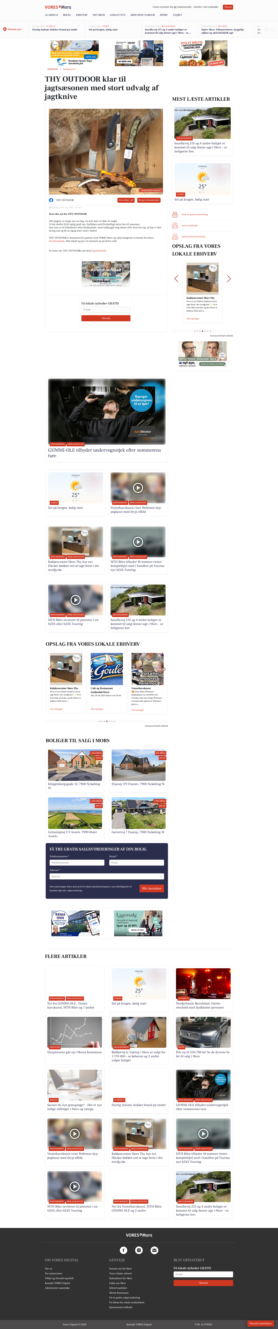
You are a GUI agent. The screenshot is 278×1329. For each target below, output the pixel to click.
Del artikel (124, 200)
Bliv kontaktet (151, 888)
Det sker (99, 15)
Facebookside (57, 241)
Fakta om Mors (117, 1283)
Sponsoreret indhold (120, 1307)
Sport (164, 15)
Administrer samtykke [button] (57, 1288)
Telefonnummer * (59, 856)
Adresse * (55, 870)
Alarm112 (51, 15)
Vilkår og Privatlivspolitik (59, 1278)
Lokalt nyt (117, 15)
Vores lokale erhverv (120, 1273)
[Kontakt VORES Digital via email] (154, 1250)
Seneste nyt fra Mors (120, 1268)
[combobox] (51, 876)
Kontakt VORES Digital (57, 1283)
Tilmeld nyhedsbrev (261, 1323)
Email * (113, 856)
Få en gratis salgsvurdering (124, 1297)
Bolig (67, 15)
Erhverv (82, 15)
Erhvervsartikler (118, 1288)
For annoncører (53, 1273)
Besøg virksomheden (149, 200)
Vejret (177, 15)
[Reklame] (75, 53)
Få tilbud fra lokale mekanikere (126, 1302)
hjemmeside (99, 250)
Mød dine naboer (142, 15)
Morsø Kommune (119, 1292)
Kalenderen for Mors (120, 1278)
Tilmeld (228, 7)
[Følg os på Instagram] (139, 1250)
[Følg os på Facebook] (123, 1250)
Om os (48, 1268)
